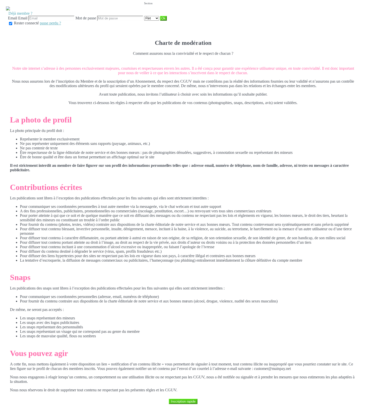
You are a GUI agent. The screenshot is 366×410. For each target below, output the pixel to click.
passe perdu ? (50, 23)
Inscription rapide (183, 401)
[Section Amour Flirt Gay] (152, 18)
